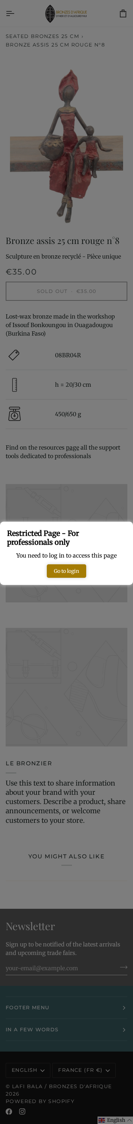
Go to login (66, 571)
